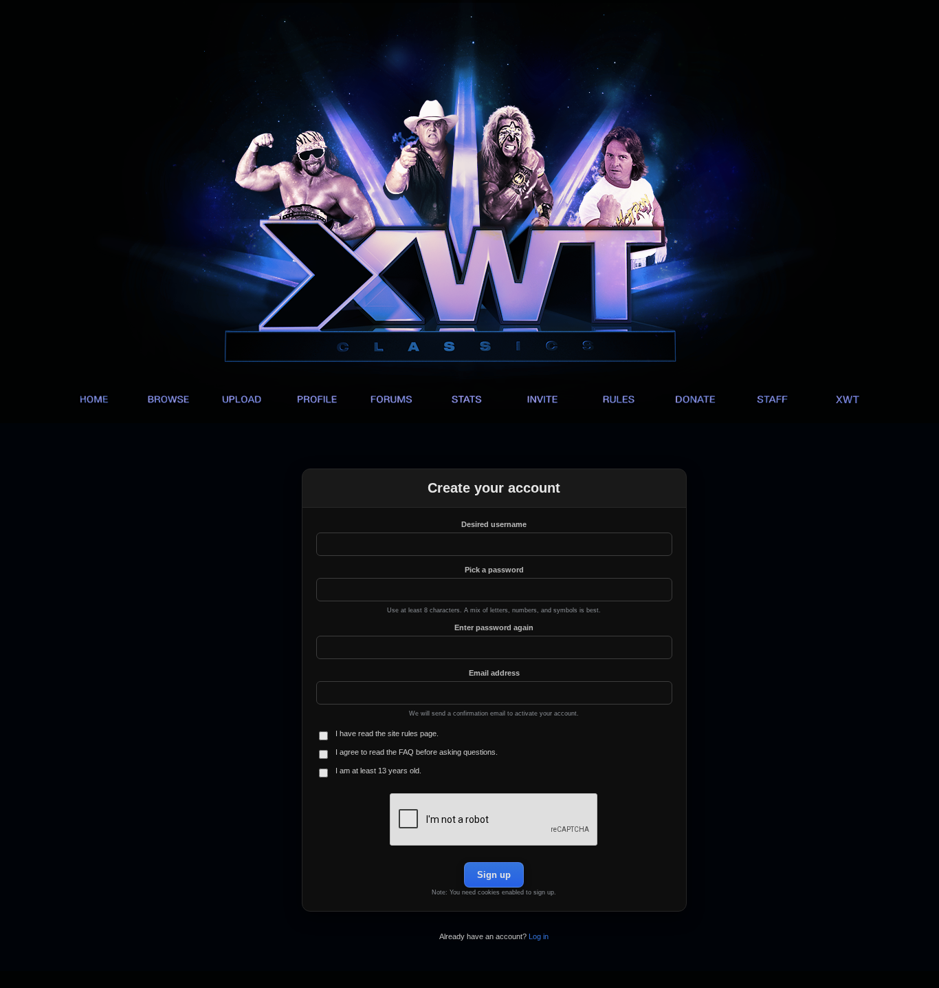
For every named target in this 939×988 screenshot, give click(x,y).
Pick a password (494, 570)
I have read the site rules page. (387, 733)
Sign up (494, 875)
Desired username (494, 524)
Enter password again (493, 627)
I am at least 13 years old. (378, 770)
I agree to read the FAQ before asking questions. (416, 752)
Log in (539, 936)
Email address (494, 673)
